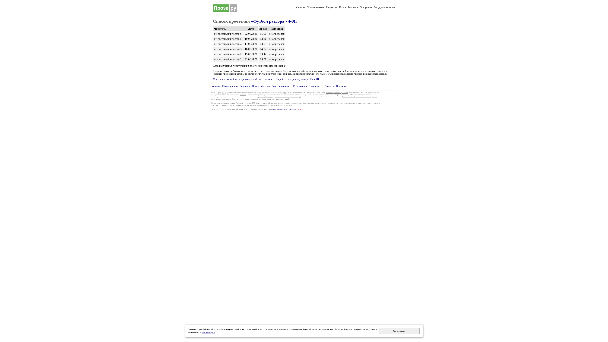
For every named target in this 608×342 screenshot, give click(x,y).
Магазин (353, 7)
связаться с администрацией (278, 99)
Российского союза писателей (285, 109)
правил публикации (264, 97)
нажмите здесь (208, 332)
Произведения (315, 7)
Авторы (300, 7)
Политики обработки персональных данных (359, 97)
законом (243, 95)
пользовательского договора (337, 93)
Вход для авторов (384, 7)
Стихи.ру (329, 86)
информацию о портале (255, 99)
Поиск (342, 7)
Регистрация (300, 86)
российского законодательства (286, 97)
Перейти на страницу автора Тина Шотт (299, 79)
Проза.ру (341, 86)
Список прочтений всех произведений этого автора (242, 79)
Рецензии (331, 7)
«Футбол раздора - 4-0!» (274, 21)
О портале (314, 86)
